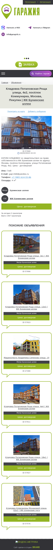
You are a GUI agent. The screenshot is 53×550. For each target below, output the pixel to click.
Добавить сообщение (37, 111)
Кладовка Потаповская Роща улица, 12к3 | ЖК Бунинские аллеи (26, 308)
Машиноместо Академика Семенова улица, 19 (26, 358)
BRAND (36, 547)
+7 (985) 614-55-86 (21, 177)
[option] (26, 28)
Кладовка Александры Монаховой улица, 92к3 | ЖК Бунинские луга (26, 509)
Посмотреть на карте (16, 111)
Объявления (16, 82)
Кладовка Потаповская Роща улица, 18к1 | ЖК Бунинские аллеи (26, 458)
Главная (4, 82)
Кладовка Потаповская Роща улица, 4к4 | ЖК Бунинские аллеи (26, 407)
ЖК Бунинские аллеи (21, 198)
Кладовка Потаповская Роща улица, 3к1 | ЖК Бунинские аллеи (26, 257)
